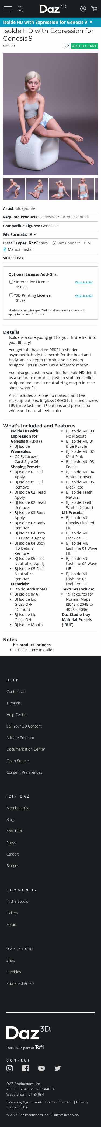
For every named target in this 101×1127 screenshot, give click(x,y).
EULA (24, 1107)
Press (11, 842)
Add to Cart (84, 46)
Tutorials (13, 703)
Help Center (16, 714)
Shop (10, 960)
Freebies (13, 971)
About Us (14, 831)
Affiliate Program (20, 737)
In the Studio (17, 901)
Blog (10, 819)
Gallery (12, 912)
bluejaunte (25, 208)
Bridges (12, 865)
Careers (13, 854)
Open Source (17, 760)
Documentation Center (25, 749)
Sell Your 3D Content (24, 726)
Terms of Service (59, 1102)
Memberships (18, 807)
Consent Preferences (24, 772)
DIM (87, 242)
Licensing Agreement (23, 1102)
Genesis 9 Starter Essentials (65, 216)
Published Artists (20, 983)
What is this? (84, 282)
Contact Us (15, 691)
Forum (11, 924)
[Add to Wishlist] (67, 46)
